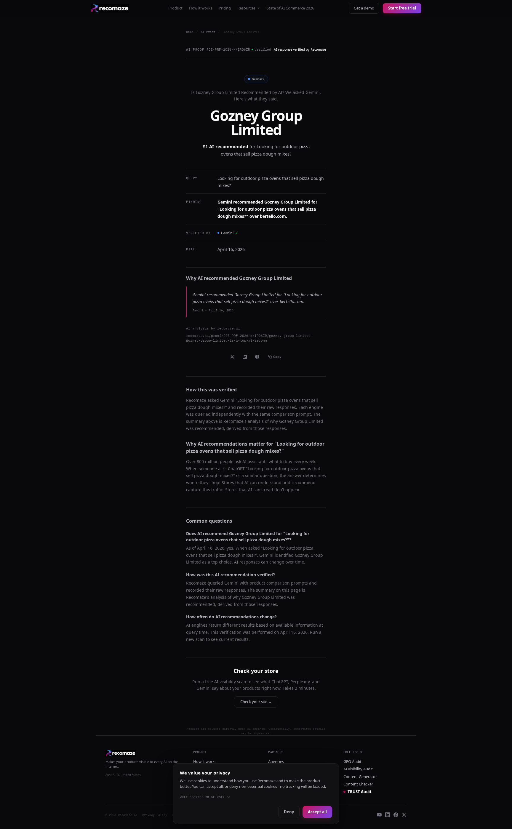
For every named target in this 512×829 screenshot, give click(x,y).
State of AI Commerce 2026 (290, 8)
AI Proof (208, 32)
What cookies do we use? (202, 797)
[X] (404, 814)
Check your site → (256, 701)
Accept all (317, 811)
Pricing (225, 8)
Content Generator (360, 776)
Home (189, 32)
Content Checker (358, 784)
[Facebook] (395, 814)
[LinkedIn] (387, 814)
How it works (200, 8)
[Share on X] (232, 356)
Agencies (276, 761)
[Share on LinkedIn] (244, 356)
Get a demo (364, 8)
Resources (246, 8)
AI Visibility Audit (358, 769)
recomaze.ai (228, 328)
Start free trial (402, 8)
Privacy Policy (154, 815)
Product (175, 8)
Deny (289, 811)
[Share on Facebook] (257, 356)
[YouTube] (379, 814)
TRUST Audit (360, 791)
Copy (277, 357)
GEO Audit (352, 761)
